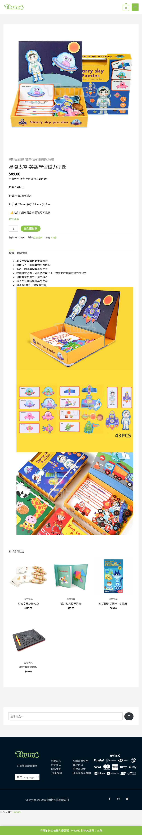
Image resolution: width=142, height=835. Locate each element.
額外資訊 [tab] (22, 253)
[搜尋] (129, 716)
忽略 (99, 830)
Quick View (28, 592)
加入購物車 (30, 228)
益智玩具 (19, 159)
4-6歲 (53, 237)
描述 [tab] (11, 253)
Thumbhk (16, 812)
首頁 (11, 159)
